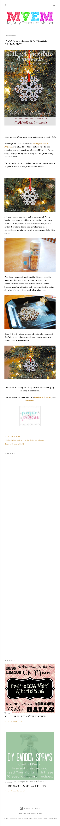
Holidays (40, 440)
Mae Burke (37, 813)
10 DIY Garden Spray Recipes (25, 786)
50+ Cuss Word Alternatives (25, 716)
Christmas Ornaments (19, 440)
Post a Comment (18, 791)
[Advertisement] (30, 555)
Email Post (15, 436)
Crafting (32, 440)
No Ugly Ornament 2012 (14, 444)
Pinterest (29, 400)
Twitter (47, 397)
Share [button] (6, 436)
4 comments (16, 721)
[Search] (54, 4)
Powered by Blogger (32, 808)
